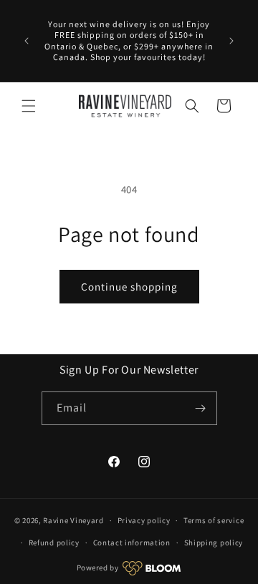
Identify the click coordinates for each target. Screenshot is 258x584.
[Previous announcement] (26, 41)
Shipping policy (214, 542)
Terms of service (213, 520)
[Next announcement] (231, 41)
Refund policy (54, 542)
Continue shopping (129, 286)
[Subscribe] (200, 408)
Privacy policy (144, 520)
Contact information (132, 542)
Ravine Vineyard (73, 520)
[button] (28, 106)
